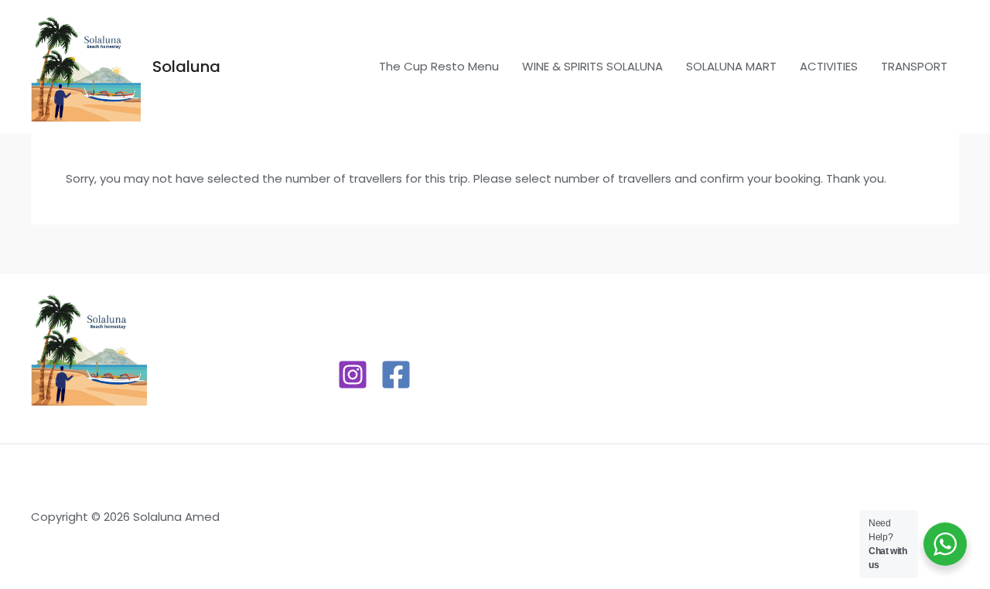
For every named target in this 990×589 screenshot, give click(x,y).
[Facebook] (396, 374)
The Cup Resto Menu (439, 66)
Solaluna (186, 66)
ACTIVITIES (829, 66)
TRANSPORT (914, 66)
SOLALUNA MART (731, 66)
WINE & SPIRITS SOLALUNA (592, 66)
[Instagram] (352, 374)
